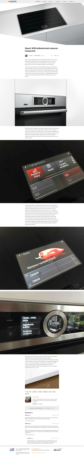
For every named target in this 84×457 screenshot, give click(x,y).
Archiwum (65, 1)
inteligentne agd (45, 391)
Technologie (58, 1)
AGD (27, 391)
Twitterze (51, 408)
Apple (45, 1)
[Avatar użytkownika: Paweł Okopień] (28, 399)
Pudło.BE (33, 448)
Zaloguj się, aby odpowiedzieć (30, 420)
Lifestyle (50, 1)
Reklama (71, 1)
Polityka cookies (43, 452)
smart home (27, 393)
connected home (35, 391)
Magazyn (39, 1)
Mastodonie (45, 408)
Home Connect (40, 391)
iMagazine (17, 448)
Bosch (30, 391)
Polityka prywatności (35, 452)
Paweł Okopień (31, 55)
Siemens (50, 391)
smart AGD (53, 391)
